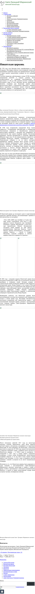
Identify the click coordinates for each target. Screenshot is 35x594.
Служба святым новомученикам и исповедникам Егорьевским (17, 38)
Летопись (6, 567)
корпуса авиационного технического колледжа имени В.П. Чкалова (17, 124)
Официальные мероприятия (11, 570)
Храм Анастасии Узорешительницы (17, 19)
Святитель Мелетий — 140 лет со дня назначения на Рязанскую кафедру (18, 56)
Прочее (5, 573)
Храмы (9, 17)
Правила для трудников (13, 40)
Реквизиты (3, 559)
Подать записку (7, 32)
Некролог (6, 568)
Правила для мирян (12, 42)
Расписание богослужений (11, 28)
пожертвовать (20, 587)
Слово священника (8, 574)
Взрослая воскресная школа (15, 60)
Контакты (9, 45)
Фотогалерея (10, 22)
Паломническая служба (13, 35)
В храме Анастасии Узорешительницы (18, 31)
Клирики (9, 20)
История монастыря (12, 23)
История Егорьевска (13, 48)
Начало (5, 13)
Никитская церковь (12, 25)
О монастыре (7, 14)
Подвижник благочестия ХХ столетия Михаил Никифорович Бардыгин (20, 50)
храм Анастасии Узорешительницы (13, 578)
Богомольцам (7, 34)
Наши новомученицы (13, 26)
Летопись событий (12, 16)
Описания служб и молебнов (15, 43)
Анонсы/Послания (8, 562)
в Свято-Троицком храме (14, 29)
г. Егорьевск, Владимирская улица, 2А (11, 552)
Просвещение (7, 46)
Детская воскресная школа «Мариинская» (19, 58)
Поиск (2, 580)
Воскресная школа (8, 564)
